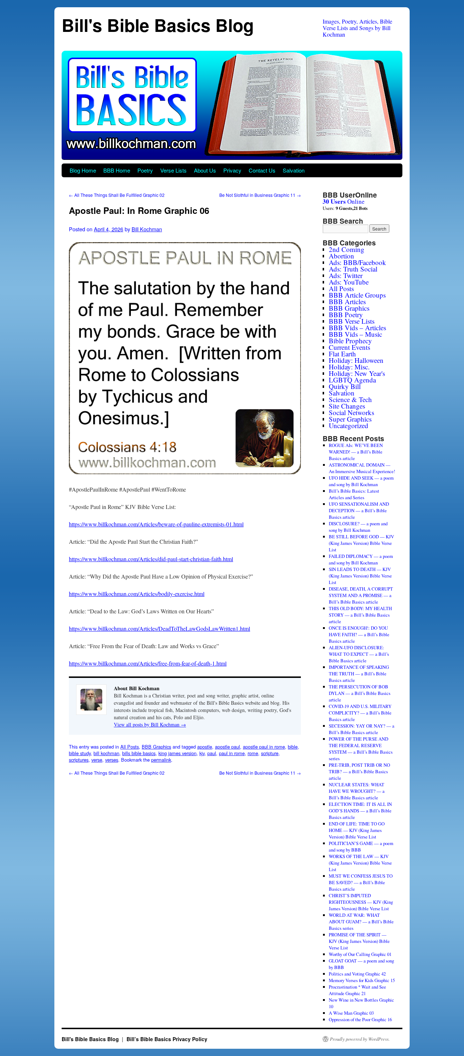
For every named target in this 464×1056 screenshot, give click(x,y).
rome (253, 753)
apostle (204, 746)
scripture (269, 753)
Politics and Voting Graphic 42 (357, 973)
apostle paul (227, 746)
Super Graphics (350, 418)
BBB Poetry (346, 314)
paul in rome (232, 753)
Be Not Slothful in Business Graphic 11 (260, 195)
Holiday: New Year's (357, 373)
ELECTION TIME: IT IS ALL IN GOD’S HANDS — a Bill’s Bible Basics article (360, 810)
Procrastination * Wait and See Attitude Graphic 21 (357, 990)
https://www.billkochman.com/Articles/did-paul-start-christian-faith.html (151, 559)
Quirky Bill (345, 386)
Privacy (232, 170)
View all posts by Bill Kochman (150, 724)
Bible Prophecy (350, 340)
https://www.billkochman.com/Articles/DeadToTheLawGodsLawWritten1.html (159, 628)
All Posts (129, 746)
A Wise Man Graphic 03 (351, 1013)
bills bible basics (139, 753)
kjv (201, 753)
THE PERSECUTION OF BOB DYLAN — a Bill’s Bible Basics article (359, 693)
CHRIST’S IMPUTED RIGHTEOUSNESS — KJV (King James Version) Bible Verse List (361, 902)
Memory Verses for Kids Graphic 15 (362, 980)
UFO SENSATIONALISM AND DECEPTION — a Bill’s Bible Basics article (359, 510)
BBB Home (116, 170)
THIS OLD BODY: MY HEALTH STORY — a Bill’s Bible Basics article (360, 615)
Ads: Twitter (345, 275)
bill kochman (106, 753)
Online (344, 201)
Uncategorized (348, 425)
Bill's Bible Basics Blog (158, 24)
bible (293, 746)
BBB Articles (347, 301)
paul (211, 753)
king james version (177, 753)
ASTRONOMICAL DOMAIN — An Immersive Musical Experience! (362, 468)
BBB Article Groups (357, 294)
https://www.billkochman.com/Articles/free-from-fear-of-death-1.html (148, 663)
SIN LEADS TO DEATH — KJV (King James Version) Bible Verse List (360, 575)
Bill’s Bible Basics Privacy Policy (167, 1039)
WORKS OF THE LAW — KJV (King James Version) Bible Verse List (360, 863)
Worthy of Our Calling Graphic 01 (360, 954)
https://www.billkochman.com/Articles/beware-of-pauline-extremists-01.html (156, 524)
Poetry (145, 170)
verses (111, 759)
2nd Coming (346, 249)
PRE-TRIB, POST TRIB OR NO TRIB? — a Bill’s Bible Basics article (359, 771)
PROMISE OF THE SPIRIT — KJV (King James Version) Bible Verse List (359, 941)
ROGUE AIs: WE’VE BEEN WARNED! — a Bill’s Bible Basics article (356, 451)
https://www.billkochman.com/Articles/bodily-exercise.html (136, 593)
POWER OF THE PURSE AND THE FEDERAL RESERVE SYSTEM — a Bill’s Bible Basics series (361, 749)
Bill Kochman (147, 229)
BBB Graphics (156, 746)
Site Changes (347, 405)
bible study (80, 753)
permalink (161, 759)
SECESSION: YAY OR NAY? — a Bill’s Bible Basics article (361, 729)
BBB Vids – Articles (357, 327)
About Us (205, 170)
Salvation (293, 170)
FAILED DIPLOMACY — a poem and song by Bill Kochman (361, 559)
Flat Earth (342, 353)
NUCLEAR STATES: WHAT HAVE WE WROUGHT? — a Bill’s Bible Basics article (357, 791)
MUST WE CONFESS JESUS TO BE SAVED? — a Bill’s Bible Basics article (361, 882)
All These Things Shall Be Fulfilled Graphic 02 (117, 195)
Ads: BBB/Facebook (357, 262)
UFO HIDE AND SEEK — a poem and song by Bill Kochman (361, 481)
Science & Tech (350, 399)
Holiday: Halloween (356, 360)
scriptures (78, 759)
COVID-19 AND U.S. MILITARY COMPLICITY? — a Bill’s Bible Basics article (360, 712)
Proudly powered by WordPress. (360, 1039)
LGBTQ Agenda (352, 379)
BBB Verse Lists (351, 321)
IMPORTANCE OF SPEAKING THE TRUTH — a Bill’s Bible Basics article (359, 673)
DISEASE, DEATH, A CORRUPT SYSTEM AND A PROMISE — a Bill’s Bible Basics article (361, 595)
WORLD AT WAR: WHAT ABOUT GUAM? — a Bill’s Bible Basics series (361, 921)
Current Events (349, 347)
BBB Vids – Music (355, 334)
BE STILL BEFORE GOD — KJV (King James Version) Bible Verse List (361, 543)
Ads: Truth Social (353, 268)
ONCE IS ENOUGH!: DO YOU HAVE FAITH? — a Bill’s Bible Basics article (359, 634)
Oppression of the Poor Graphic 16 (360, 1019)
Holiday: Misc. (349, 366)
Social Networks (351, 412)
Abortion (341, 255)
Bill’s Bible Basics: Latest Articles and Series (354, 494)
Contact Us (262, 170)
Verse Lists (173, 170)
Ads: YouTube (349, 281)
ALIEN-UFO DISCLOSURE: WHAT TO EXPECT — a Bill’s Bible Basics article (359, 654)
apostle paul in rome (264, 746)
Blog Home (83, 170)
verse (96, 759)
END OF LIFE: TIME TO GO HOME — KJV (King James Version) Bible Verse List (357, 830)
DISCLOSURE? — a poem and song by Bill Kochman (358, 526)
